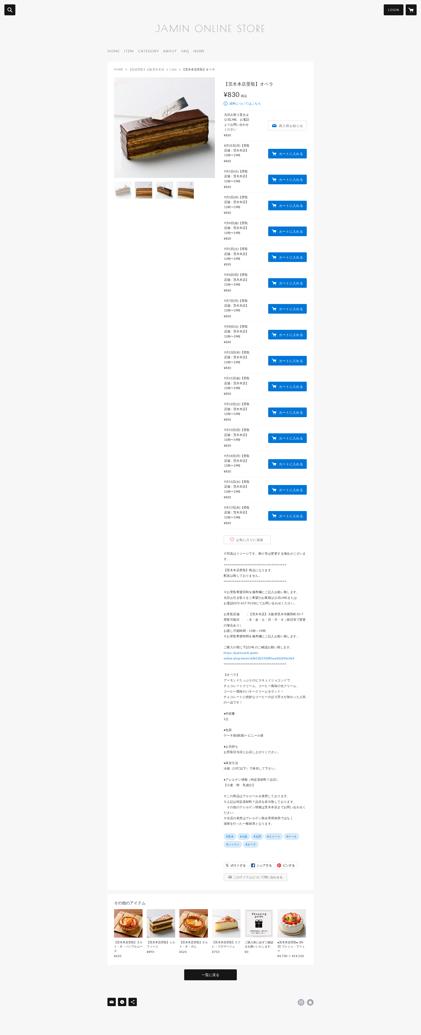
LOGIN (393, 10)
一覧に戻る (210, 975)
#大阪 (243, 836)
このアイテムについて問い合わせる (258, 877)
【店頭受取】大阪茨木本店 (146, 69)
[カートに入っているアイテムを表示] (411, 9)
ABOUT (170, 51)
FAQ (185, 51)
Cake (173, 69)
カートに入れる (291, 154)
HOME (113, 51)
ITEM (129, 51)
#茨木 (230, 836)
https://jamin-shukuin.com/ (310, 1002)
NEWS (198, 51)
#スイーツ (273, 836)
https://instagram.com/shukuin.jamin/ (301, 1002)
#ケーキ (291, 836)
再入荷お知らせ (291, 126)
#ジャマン (232, 844)
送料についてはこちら (245, 103)
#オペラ (251, 844)
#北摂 (257, 836)
